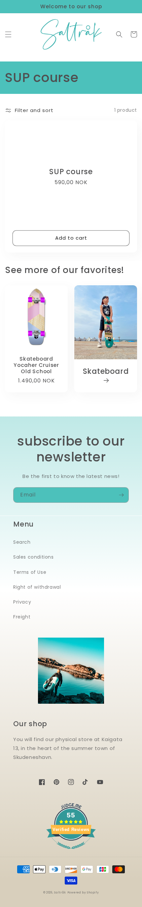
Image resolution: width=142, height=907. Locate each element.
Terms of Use (29, 572)
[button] (8, 34)
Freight (21, 616)
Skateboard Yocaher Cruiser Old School (36, 365)
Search (22, 542)
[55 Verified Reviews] (71, 852)
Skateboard (106, 371)
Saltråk (60, 892)
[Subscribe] (121, 495)
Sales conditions (33, 557)
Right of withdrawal (37, 587)
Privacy (22, 602)
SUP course (71, 171)
